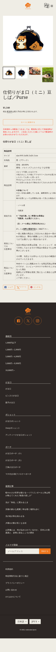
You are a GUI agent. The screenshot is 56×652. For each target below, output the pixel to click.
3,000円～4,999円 (13, 356)
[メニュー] (51, 5)
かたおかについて (13, 596)
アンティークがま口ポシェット (18, 435)
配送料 (9, 111)
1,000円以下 (10, 342)
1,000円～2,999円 (13, 349)
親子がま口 (10, 402)
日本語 (21, 621)
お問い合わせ (11, 589)
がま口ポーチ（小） (14, 453)
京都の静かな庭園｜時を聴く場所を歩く (22, 509)
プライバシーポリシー (14, 583)
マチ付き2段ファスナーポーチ (18, 474)
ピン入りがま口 (12, 395)
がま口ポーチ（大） (14, 460)
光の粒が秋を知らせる (14, 516)
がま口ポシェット (13, 421)
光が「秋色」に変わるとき (16, 502)
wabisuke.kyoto (30, 630)
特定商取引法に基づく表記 (16, 576)
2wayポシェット (12, 428)
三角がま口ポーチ (13, 467)
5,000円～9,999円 (13, 363)
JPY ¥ (34, 621)
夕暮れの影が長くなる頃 (15, 523)
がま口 (8, 388)
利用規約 (9, 569)
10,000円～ (10, 370)
